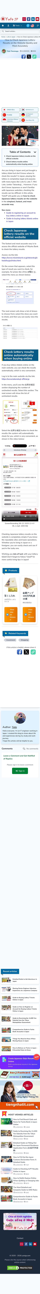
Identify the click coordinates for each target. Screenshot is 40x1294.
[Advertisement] (20, 7)
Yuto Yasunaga (12, 51)
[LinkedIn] (33, 19)
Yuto (14, 727)
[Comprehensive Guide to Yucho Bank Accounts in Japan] (6, 1198)
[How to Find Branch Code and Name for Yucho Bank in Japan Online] (6, 1121)
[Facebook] (28, 19)
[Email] (37, 19)
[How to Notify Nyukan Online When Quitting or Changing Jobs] (6, 1180)
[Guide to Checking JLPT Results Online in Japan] (6, 1171)
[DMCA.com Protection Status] (20, 1268)
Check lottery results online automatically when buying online (19, 163)
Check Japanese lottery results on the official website (21, 157)
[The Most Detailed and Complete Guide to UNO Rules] (6, 1189)
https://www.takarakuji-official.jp (15, 379)
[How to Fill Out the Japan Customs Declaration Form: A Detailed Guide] (6, 1159)
